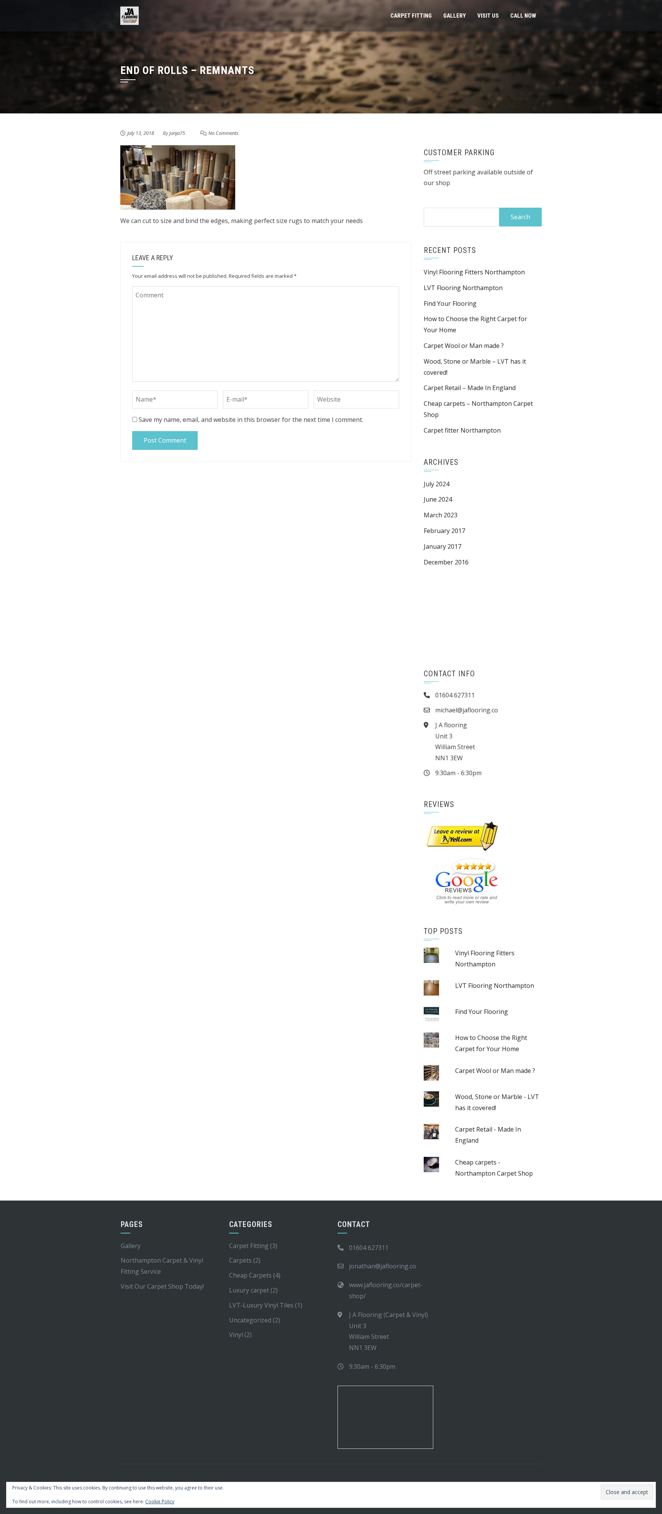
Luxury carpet (249, 1290)
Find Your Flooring (450, 303)
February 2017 (444, 531)
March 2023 (440, 515)
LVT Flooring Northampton (463, 288)
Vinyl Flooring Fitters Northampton (475, 272)
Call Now (523, 15)
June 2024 (438, 499)
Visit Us (488, 15)
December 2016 (446, 562)
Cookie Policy (159, 1501)
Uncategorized (250, 1320)
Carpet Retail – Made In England (470, 388)
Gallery (454, 15)
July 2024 (436, 484)
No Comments (223, 133)
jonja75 (177, 133)
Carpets (240, 1260)
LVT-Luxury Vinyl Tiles (261, 1305)
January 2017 (442, 546)
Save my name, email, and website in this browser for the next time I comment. (251, 419)
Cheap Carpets (250, 1275)
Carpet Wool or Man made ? (464, 345)
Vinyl (236, 1334)
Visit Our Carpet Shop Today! (162, 1286)
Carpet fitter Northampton (462, 430)
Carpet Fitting (411, 15)
